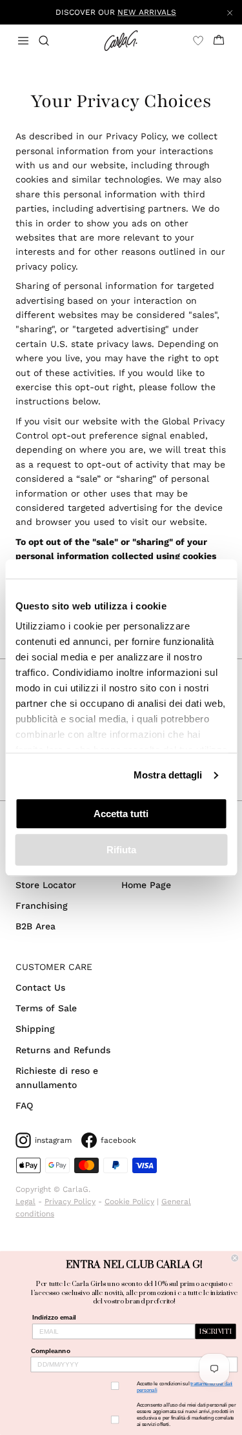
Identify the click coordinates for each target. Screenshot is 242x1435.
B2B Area (35, 926)
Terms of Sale (46, 1008)
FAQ (24, 1105)
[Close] (229, 12)
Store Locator (45, 885)
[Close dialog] (235, 1258)
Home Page (146, 885)
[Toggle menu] (23, 40)
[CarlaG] (121, 41)
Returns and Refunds (62, 1050)
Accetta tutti (121, 813)
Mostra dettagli (168, 774)
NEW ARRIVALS (146, 12)
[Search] (51, 40)
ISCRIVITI (215, 1331)
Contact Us (40, 987)
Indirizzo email (54, 1317)
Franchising (41, 905)
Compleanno (50, 1350)
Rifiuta (121, 849)
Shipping (35, 1029)
